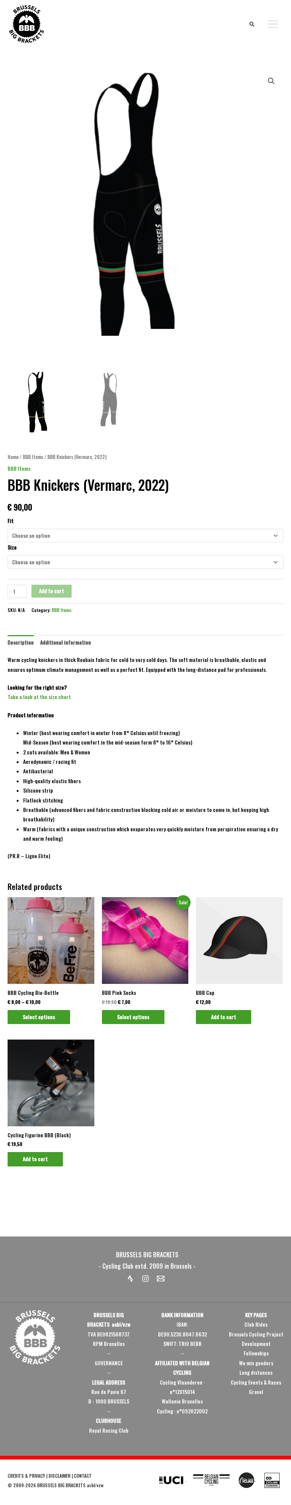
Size (12, 547)
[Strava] (130, 1278)
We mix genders (256, 1363)
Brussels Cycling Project (256, 1334)
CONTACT (83, 1475)
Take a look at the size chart (39, 697)
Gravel (256, 1392)
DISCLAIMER (59, 1475)
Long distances (255, 1372)
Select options (39, 1017)
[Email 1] (160, 1278)
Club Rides (256, 1324)
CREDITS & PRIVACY (26, 1475)
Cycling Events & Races (256, 1382)
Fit (11, 521)
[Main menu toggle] (273, 24)
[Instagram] (145, 1278)
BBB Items (33, 457)
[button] (252, 24)
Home (13, 457)
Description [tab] (21, 642)
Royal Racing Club (108, 1430)
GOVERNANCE (109, 1363)
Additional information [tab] (65, 642)
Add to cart (51, 591)
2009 (18, 1485)
